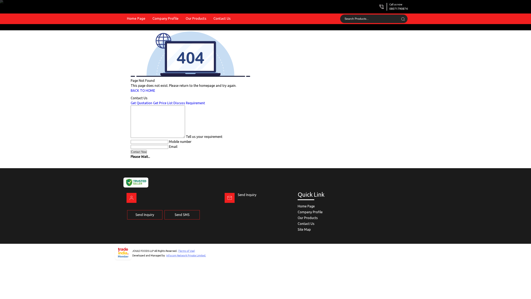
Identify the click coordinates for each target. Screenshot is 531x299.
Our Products (196, 18)
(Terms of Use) (186, 251)
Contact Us (222, 18)
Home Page (136, 18)
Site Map (304, 229)
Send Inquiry (247, 195)
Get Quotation (141, 103)
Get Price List (163, 103)
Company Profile (165, 18)
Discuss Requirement (189, 103)
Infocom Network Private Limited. (186, 255)
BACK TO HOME (143, 90)
